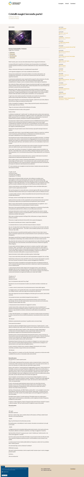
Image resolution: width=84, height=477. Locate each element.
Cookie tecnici (5, 471)
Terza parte (12, 57)
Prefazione (12, 52)
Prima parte (12, 54)
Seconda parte (13, 55)
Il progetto (60, 3)
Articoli (67, 3)
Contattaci (72, 3)
